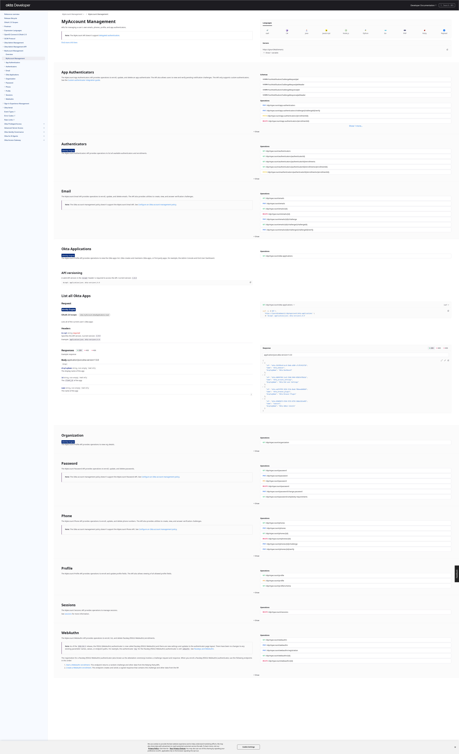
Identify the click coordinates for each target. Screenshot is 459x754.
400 (87, 350)
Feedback (457, 574)
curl (445, 305)
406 (94, 350)
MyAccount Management (72, 14)
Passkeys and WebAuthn (204, 649)
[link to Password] (60, 463)
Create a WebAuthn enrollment (78, 668)
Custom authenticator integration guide (84, 80)
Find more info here (69, 42)
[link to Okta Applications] (60, 249)
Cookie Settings (248, 747)
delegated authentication (109, 35)
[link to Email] (60, 191)
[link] (23, 26)
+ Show (256, 131)
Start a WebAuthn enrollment (78, 665)
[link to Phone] (60, 516)
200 (80, 350)
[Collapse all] (445, 360)
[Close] (455, 747)
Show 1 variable (270, 52)
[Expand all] (441, 360)
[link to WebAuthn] (60, 633)
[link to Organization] (60, 435)
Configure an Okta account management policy (157, 204)
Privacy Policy (153, 748)
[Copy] (447, 49)
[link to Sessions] (60, 605)
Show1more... (356, 126)
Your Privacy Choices (178, 748)
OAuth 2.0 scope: (69, 315)
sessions (68, 614)
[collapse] (263, 363)
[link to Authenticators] (60, 144)
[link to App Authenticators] (60, 72)
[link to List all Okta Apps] (60, 296)
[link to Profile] (60, 568)
